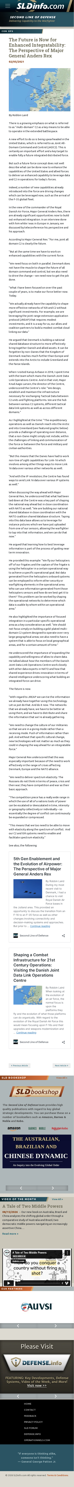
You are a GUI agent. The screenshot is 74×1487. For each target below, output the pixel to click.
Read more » (10, 1233)
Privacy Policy (33, 1421)
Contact (30, 1409)
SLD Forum (31, 1428)
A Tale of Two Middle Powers (32, 1206)
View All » (61, 1077)
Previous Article (20, 1066)
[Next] (52, 1188)
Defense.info (32, 1434)
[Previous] (21, 1188)
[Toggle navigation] (8, 6)
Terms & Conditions (57, 1475)
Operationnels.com (37, 1440)
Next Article (60, 1066)
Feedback (30, 1415)
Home (27, 1403)
